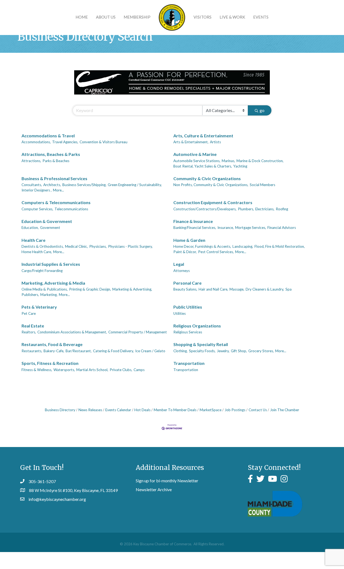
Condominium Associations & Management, (72, 332)
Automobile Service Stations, (196, 161)
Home (82, 17)
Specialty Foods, (202, 351)
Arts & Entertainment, (191, 142)
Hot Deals (142, 410)
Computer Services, (37, 209)
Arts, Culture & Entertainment (203, 135)
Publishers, (30, 294)
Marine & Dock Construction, (260, 161)
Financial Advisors (281, 227)
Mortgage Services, (250, 227)
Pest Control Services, (216, 252)
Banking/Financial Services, (194, 227)
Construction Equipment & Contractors (212, 202)
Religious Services (187, 332)
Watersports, (64, 370)
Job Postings (235, 410)
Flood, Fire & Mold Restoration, (280, 246)
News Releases (90, 410)
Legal (178, 264)
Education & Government (47, 221)
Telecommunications (71, 209)
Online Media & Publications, (45, 289)
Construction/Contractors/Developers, (204, 209)
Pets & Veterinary (39, 306)
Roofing (282, 209)
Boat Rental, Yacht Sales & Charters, (202, 166)
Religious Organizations (197, 325)
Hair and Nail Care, (213, 289)
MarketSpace (210, 410)
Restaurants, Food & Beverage (52, 344)
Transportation (189, 363)
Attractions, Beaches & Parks (51, 154)
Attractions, (31, 161)
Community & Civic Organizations (207, 178)
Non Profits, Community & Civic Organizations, (210, 185)
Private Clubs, (121, 370)
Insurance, (225, 227)
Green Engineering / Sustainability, (135, 185)
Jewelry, (223, 351)
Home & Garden (189, 240)
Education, (30, 227)
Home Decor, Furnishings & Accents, (202, 246)
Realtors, (29, 332)
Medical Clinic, (76, 246)
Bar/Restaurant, (79, 351)
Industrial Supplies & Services (51, 264)
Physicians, (98, 246)
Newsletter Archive (154, 489)
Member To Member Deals (175, 410)
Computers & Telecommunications (56, 202)
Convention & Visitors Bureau (103, 142)
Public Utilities (187, 306)
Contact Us (258, 410)
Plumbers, (246, 209)
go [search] (262, 110)
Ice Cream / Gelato (150, 351)
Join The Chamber (284, 410)
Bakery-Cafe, (54, 351)
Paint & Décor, (185, 252)
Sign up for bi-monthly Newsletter (167, 480)
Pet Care (29, 313)
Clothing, (180, 351)
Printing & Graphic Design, (90, 289)
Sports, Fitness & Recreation (50, 363)
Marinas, (228, 161)
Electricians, (264, 209)
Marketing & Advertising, (132, 289)
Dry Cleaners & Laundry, (265, 289)
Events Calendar (118, 410)
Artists (215, 142)
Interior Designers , (37, 190)
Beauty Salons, (185, 289)
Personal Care (187, 282)
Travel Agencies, (65, 142)
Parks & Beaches (55, 161)
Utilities (179, 313)
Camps (139, 370)
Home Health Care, (37, 252)
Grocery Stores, (261, 351)
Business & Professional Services (54, 178)
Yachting (240, 166)
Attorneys (181, 270)
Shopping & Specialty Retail (200, 344)
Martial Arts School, (92, 370)
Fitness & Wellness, (37, 370)
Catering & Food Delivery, (113, 351)
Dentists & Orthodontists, (43, 246)
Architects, (52, 185)
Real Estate (33, 325)
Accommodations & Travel (48, 135)
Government (50, 227)
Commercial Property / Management (137, 332)
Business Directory (60, 410)
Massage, (237, 289)
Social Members (262, 185)
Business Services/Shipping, (84, 185)
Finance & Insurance (193, 221)
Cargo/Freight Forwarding (42, 270)
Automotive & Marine (195, 154)
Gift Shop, (239, 351)
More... (58, 190)
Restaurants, (32, 351)
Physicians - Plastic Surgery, (130, 246)
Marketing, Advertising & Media (53, 282)
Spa (288, 289)
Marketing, (49, 294)
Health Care (33, 240)
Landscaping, (242, 246)
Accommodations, (36, 142)
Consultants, (32, 185)
